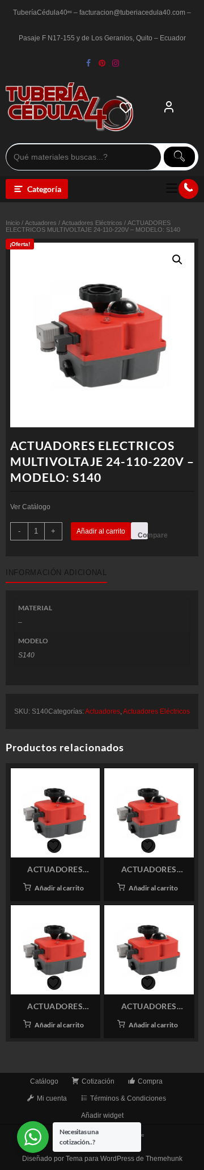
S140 (26, 655)
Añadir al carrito (100, 531)
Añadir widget (102, 1115)
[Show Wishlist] (129, 107)
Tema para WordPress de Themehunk (124, 1159)
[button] (177, 259)
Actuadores (41, 222)
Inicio (13, 222)
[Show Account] (169, 107)
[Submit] (179, 157)
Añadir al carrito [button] (59, 888)
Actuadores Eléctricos (92, 222)
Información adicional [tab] (56, 572)
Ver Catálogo (30, 507)
